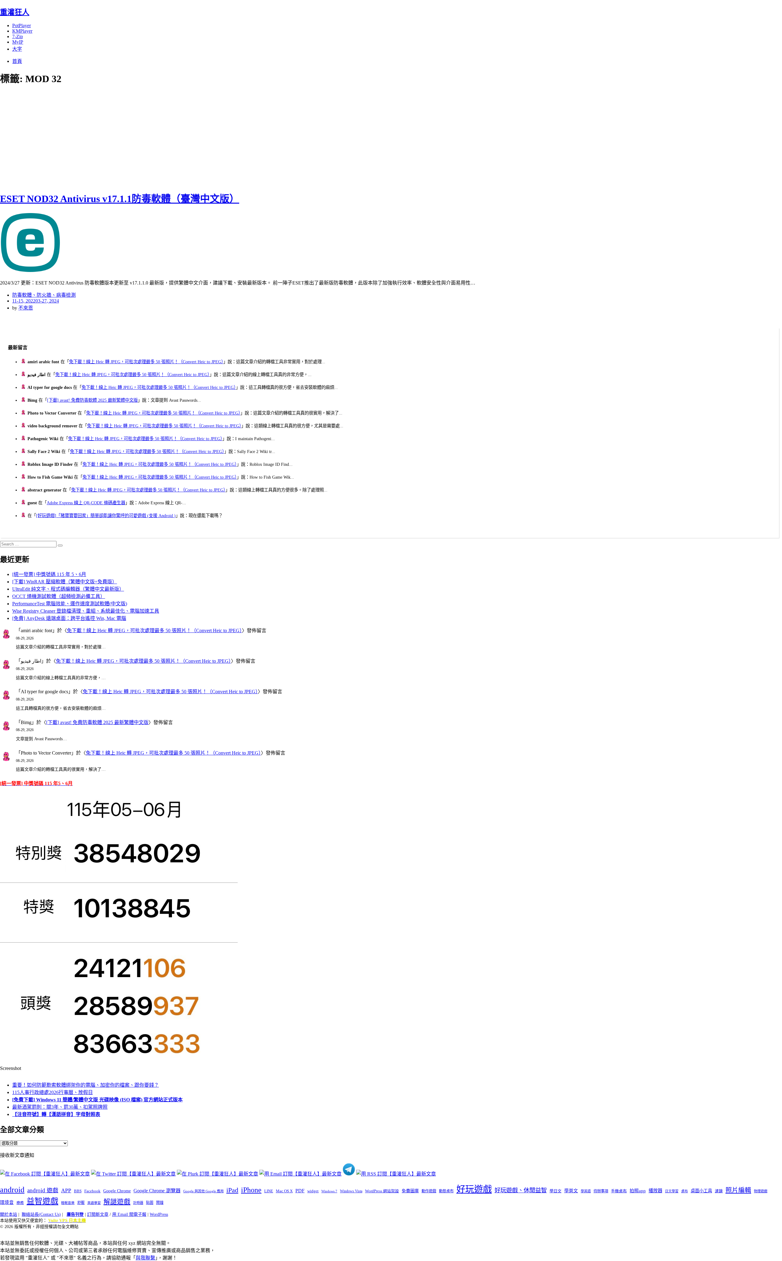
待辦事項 (601, 1191)
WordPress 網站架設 (382, 1191)
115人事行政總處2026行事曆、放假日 (52, 1092)
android (12, 1189)
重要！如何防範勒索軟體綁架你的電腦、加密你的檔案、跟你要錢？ (85, 1085)
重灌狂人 (14, 12)
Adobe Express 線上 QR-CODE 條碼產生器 (86, 502)
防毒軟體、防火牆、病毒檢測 (44, 295)
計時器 (138, 1203)
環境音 (7, 1202)
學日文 (555, 1191)
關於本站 (8, 1214)
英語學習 (94, 1203)
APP (66, 1190)
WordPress (159, 1214)
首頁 (17, 61)
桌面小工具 (701, 1190)
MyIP (17, 42)
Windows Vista (351, 1191)
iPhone (251, 1190)
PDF (300, 1190)
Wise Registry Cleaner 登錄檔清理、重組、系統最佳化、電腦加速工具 (85, 611)
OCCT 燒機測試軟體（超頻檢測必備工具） (58, 596)
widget (313, 1191)
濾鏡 (719, 1191)
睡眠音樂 (68, 1203)
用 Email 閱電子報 (129, 1214)
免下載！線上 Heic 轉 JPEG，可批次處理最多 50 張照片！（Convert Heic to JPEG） (146, 361)
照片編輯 (738, 1190)
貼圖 (149, 1203)
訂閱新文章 (97, 1214)
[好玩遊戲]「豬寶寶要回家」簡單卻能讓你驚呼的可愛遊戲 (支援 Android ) (106, 515)
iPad (232, 1190)
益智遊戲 (42, 1201)
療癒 (20, 1203)
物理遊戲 (760, 1191)
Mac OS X (284, 1191)
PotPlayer (21, 25)
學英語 (586, 1191)
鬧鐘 (159, 1203)
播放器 (655, 1190)
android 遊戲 (42, 1190)
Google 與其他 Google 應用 (203, 1191)
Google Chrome (117, 1190)
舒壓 (81, 1203)
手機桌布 (619, 1191)
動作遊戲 (429, 1191)
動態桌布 (446, 1191)
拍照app (638, 1190)
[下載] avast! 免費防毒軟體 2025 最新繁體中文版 (92, 400)
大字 (17, 49)
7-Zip (17, 36)
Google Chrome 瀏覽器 (157, 1190)
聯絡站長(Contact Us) (41, 1214)
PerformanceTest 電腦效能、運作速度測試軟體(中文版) (69, 603)
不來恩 (25, 307)
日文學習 (671, 1191)
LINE (268, 1191)
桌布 (684, 1191)
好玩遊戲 (474, 1189)
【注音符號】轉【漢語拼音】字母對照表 (56, 1114)
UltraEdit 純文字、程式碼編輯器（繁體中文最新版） (68, 589)
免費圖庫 (410, 1190)
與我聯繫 (145, 1257)
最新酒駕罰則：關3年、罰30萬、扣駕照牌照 (60, 1107)
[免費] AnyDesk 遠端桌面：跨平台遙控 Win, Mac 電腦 (69, 618)
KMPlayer (22, 31)
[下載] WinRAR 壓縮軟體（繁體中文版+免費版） (64, 581)
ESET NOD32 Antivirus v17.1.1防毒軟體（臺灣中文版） (119, 198)
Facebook (92, 1191)
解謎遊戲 (117, 1201)
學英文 (571, 1190)
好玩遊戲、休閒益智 (521, 1190)
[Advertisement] (110, 137)
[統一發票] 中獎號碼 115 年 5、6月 (49, 574)
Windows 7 (329, 1191)
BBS (78, 1191)
